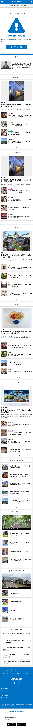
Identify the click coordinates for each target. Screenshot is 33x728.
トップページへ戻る (16, 47)
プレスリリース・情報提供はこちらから (10, 690)
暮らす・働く (23, 5)
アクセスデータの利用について (8, 693)
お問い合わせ (5, 695)
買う (18, 5)
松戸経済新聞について (6, 688)
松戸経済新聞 (16, 2)
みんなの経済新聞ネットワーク (16, 712)
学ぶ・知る (30, 5)
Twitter (18, 682)
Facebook (14, 682)
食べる (8, 5)
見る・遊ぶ (13, 5)
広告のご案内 (5, 697)
